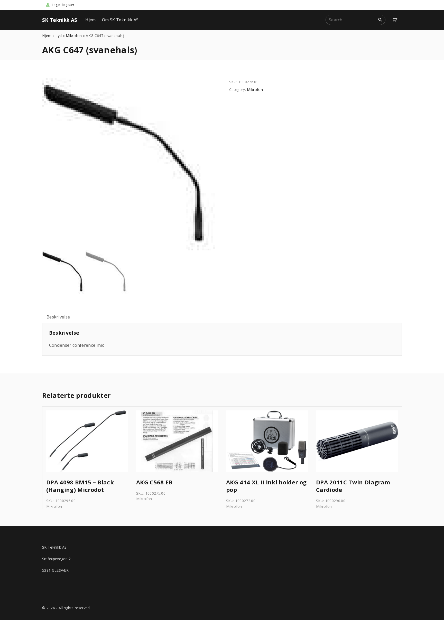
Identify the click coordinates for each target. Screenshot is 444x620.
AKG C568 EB (154, 482)
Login (56, 5)
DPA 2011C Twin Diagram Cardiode (353, 485)
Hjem (90, 20)
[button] (396, 20)
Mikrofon (74, 35)
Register (68, 5)
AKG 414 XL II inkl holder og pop (266, 485)
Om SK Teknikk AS (120, 20)
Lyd (58, 35)
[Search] (380, 19)
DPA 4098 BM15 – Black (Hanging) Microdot (80, 485)
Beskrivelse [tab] (58, 317)
